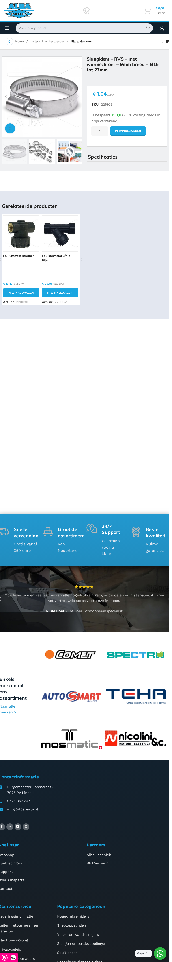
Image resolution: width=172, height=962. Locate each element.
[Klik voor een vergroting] (10, 128)
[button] (6, 96)
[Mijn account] (161, 28)
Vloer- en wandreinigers (78, 934)
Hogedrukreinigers (73, 916)
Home (20, 41)
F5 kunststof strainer (18, 256)
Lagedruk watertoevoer (47, 41)
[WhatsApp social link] (26, 826)
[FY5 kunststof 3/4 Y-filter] (60, 233)
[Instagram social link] (9, 826)
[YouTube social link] (18, 826)
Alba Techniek (99, 855)
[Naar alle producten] (167, 42)
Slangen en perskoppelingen (81, 943)
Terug (9, 41)
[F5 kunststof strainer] (21, 233)
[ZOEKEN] (148, 28)
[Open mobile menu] (6, 28)
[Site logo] (19, 10)
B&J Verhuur (97, 863)
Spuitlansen (67, 953)
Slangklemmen (82, 41)
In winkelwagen (128, 131)
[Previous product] (162, 42)
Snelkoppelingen (71, 925)
